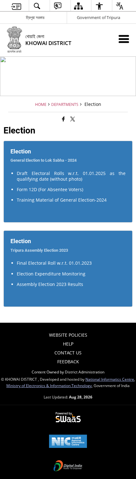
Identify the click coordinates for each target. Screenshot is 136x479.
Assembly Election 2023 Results (50, 284)
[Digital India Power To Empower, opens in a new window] (68, 466)
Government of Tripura (98, 17)
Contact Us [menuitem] (68, 353)
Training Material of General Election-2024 (62, 200)
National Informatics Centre (109, 379)
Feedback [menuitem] (68, 362)
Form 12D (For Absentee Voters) (50, 189)
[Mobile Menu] (123, 38)
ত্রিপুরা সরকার (35, 17)
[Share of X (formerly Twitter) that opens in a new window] (73, 118)
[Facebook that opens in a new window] (63, 118)
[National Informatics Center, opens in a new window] (68, 442)
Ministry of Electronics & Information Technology (49, 385)
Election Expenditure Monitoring (51, 274)
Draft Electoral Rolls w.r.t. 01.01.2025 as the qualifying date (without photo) (71, 176)
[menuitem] (16, 6)
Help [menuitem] (68, 344)
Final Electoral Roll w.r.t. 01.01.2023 (54, 263)
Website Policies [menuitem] (68, 335)
